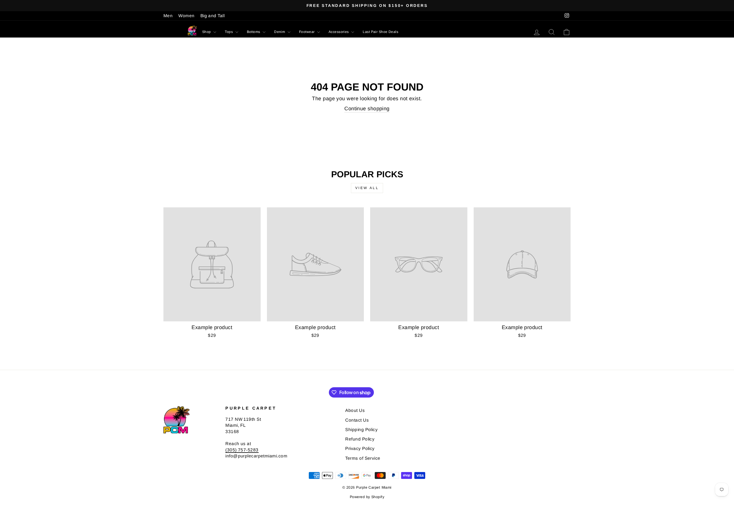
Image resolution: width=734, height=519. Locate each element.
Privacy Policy (359, 448)
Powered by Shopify (367, 497)
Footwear (307, 32)
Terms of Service (362, 458)
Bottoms (254, 32)
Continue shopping (367, 108)
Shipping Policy (361, 429)
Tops (229, 32)
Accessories (339, 32)
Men (168, 15)
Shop (207, 32)
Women (186, 15)
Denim (280, 32)
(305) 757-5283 (241, 449)
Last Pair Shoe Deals (380, 32)
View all (367, 188)
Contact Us (357, 420)
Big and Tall (212, 15)
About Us (355, 410)
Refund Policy (359, 439)
